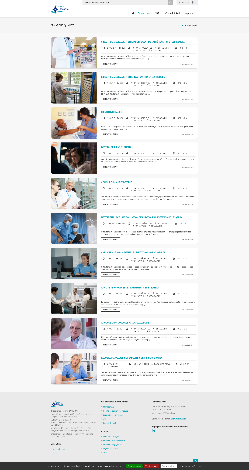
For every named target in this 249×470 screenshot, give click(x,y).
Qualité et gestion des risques (115, 411)
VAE (104, 419)
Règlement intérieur (111, 448)
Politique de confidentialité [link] (191, 466)
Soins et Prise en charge (113, 415)
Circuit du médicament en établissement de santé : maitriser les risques (143, 41)
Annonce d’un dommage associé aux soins (125, 322)
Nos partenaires (59, 449)
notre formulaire (178, 419)
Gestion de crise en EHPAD (116, 147)
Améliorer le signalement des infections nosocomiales (133, 252)
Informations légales (111, 436)
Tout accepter (134, 466)
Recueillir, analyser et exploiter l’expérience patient (132, 357)
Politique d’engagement (113, 444)
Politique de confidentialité (114, 440)
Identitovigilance (111, 112)
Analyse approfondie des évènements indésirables (130, 287)
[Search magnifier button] (170, 2)
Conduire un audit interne (116, 182)
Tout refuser (151, 466)
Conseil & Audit (109, 423)
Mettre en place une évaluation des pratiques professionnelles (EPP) (141, 217)
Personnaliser (168, 466)
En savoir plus (110, 64)
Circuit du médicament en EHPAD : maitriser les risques (133, 76)
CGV (105, 452)
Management (108, 407)
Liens (55, 453)
